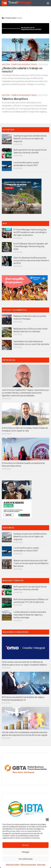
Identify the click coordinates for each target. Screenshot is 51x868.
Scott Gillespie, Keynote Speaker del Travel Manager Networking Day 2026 (30, 246)
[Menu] (48, 3)
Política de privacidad (28, 864)
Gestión (6, 64)
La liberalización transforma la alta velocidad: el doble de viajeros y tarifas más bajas (29, 615)
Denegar (25, 852)
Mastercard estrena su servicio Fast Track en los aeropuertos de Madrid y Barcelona (30, 563)
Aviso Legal (41, 864)
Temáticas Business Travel (24, 64)
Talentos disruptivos (15, 98)
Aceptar (25, 845)
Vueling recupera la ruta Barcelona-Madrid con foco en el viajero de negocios (30, 139)
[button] (47, 819)
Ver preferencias (26, 859)
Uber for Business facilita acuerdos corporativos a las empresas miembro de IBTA (31, 260)
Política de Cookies (12, 864)
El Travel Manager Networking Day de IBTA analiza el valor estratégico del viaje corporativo (30, 232)
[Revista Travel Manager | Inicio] (17, 3)
